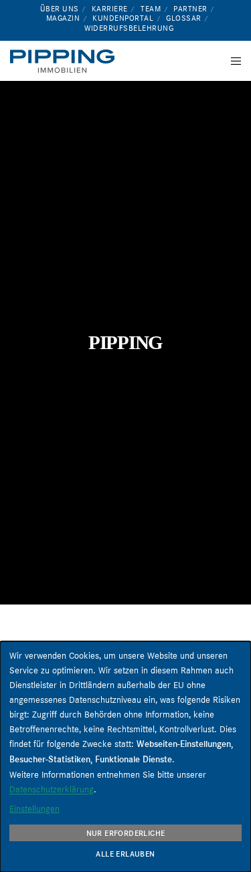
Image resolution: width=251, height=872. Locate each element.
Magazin (63, 18)
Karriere (110, 8)
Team (151, 8)
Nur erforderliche (125, 833)
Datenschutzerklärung (51, 789)
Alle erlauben (125, 854)
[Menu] (232, 61)
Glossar (183, 18)
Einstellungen (34, 808)
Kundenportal (122, 18)
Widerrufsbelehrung (128, 28)
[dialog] (125, 756)
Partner (190, 8)
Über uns (59, 8)
